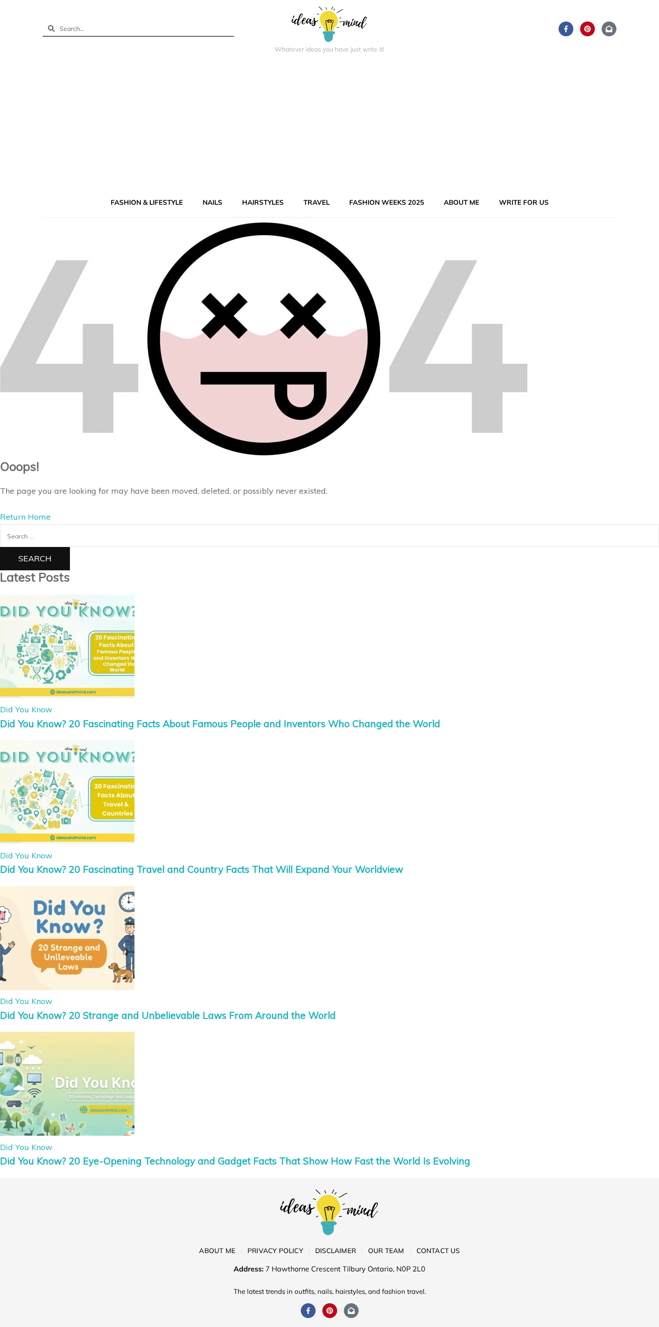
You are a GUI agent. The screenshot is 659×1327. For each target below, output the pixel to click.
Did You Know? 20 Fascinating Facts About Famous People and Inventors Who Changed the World (220, 723)
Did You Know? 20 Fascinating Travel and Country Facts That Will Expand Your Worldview (201, 869)
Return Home (25, 517)
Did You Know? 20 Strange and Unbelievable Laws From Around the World (168, 1015)
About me (461, 202)
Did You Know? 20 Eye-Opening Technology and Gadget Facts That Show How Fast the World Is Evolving (235, 1161)
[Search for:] (329, 535)
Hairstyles (263, 202)
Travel (316, 202)
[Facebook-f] (566, 29)
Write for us (524, 202)
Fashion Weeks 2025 (386, 202)
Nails (212, 202)
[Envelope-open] (609, 29)
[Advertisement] (329, 127)
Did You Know (26, 709)
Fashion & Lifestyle (147, 202)
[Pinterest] (587, 29)
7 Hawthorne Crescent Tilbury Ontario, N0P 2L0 (345, 1268)
